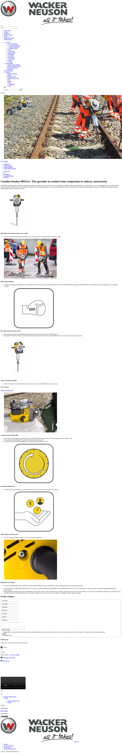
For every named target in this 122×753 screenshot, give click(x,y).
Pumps (11, 61)
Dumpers (11, 55)
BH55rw (6, 177)
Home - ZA (7, 171)
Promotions (12, 84)
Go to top (76, 741)
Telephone (4, 620)
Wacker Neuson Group (10, 696)
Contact (6, 32)
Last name (5, 604)
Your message (6, 629)
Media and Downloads (10, 168)
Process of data (6, 630)
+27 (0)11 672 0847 (14, 654)
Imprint (6, 744)
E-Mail (4, 617)
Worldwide (7, 33)
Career (5, 36)
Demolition (12, 58)
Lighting (9, 60)
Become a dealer (8, 35)
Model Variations (8, 167)
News (8, 79)
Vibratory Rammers (14, 46)
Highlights (6, 164)
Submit (4, 633)
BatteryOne (10, 69)
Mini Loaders (10, 57)
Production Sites (11, 76)
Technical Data (8, 165)
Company (5, 607)
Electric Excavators (12, 67)
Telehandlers (10, 54)
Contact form (4, 708)
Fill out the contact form (9, 657)
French (10, 39)
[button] (9, 38)
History (9, 75)
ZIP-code (5, 610)
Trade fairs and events (13, 78)
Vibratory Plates (13, 48)
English (6, 39)
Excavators (12, 51)
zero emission (9, 63)
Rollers (9, 49)
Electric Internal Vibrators (14, 66)
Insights (9, 81)
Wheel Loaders (11, 52)
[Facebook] (3, 717)
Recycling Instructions (10, 748)
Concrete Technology (14, 45)
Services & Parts (8, 70)
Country (4, 613)
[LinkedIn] (7, 717)
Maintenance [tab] (9, 390)
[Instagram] (1, 717)
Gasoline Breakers (9, 176)
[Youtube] (5, 717)
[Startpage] (37, 24)
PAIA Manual (4, 711)
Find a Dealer (4, 161)
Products (8, 42)
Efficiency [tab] (3, 390)
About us (8, 72)
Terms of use (7, 747)
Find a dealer (7, 30)
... (4, 173)
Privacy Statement (8, 745)
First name (4, 600)
